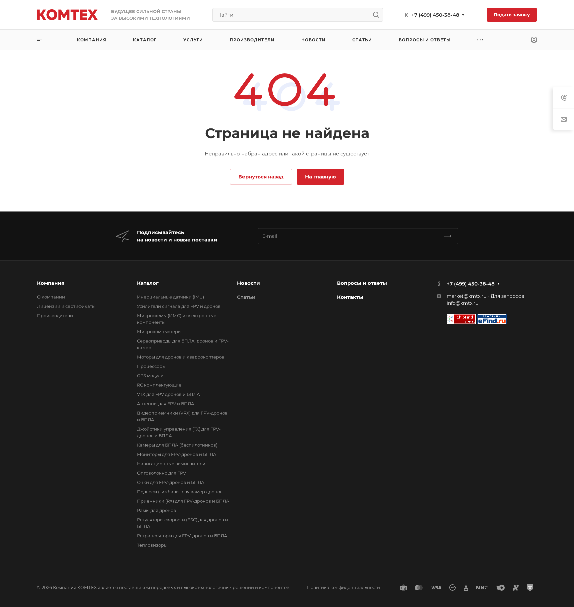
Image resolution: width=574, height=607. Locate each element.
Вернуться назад (261, 176)
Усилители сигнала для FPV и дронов (179, 306)
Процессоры (151, 366)
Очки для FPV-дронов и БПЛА (170, 482)
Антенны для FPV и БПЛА (165, 403)
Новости (248, 283)
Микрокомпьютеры (159, 331)
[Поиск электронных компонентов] (492, 319)
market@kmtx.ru (466, 296)
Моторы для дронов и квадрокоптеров (180, 357)
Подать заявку (512, 15)
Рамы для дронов (156, 510)
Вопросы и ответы (362, 283)
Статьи (246, 297)
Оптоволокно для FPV (161, 473)
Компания (50, 283)
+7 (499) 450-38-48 (435, 15)
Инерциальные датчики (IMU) (170, 296)
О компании (51, 296)
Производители (55, 315)
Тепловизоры (152, 545)
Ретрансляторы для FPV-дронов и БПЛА (182, 535)
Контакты (350, 297)
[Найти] (378, 15)
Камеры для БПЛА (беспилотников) (177, 445)
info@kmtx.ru (462, 303)
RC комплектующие (159, 385)
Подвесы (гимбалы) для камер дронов (180, 491)
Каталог (148, 283)
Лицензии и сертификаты (66, 306)
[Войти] (534, 40)
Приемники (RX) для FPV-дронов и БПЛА (183, 501)
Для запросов (507, 296)
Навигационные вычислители (171, 463)
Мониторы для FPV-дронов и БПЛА (176, 454)
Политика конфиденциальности (343, 587)
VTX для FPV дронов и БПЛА (168, 394)
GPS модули (150, 375)
